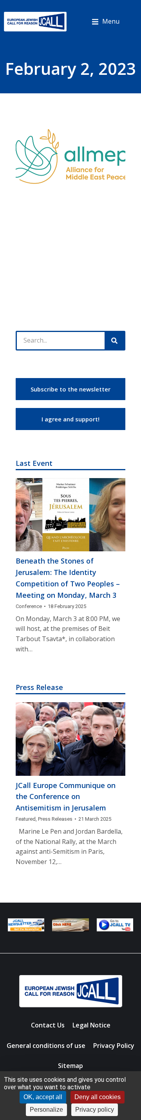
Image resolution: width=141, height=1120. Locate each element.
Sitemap (70, 1065)
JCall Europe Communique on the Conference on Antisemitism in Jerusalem (66, 797)
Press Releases (55, 819)
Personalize (46, 1109)
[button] (105, 22)
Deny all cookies (97, 1097)
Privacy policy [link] (94, 1109)
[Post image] (70, 515)
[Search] (114, 340)
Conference (29, 606)
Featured (26, 819)
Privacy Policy (113, 1045)
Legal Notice (91, 1025)
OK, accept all (43, 1097)
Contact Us (48, 1025)
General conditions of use (46, 1045)
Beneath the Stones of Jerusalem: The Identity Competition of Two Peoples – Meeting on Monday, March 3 (68, 577)
